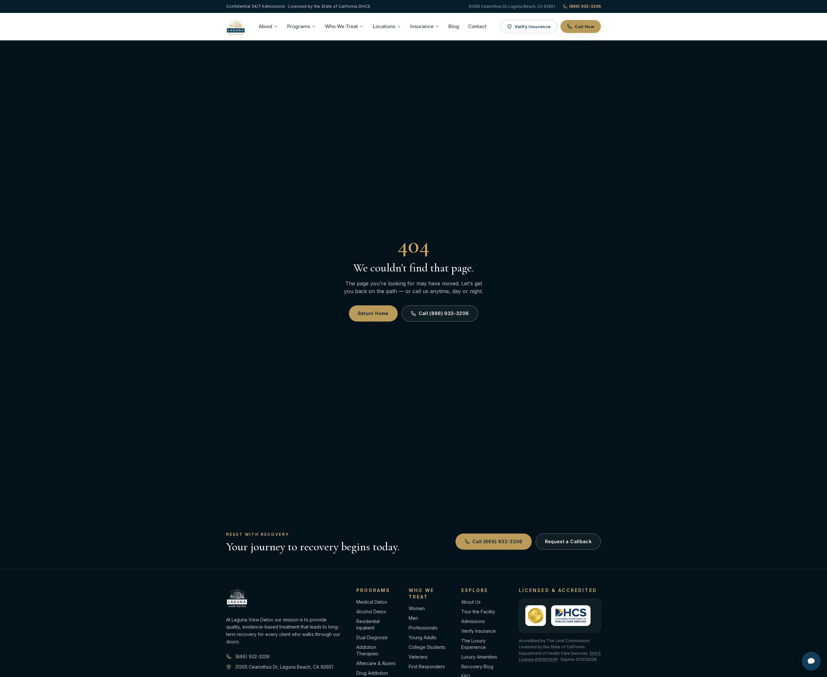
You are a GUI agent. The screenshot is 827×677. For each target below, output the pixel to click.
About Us (471, 602)
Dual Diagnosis (372, 637)
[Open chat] (811, 661)
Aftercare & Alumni (375, 663)
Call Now (584, 26)
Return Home (373, 313)
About (265, 26)
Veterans (418, 657)
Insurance (422, 26)
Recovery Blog (477, 666)
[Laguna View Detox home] (235, 26)
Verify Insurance (532, 26)
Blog (453, 26)
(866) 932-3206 (585, 6)
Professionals (423, 627)
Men (413, 618)
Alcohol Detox (371, 611)
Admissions (473, 621)
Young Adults (422, 637)
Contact (477, 26)
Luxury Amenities (479, 657)
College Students (427, 647)
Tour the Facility (478, 611)
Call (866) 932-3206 (444, 313)
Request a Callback (568, 541)
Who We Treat (341, 26)
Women (417, 608)
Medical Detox (371, 602)
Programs (298, 26)
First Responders (427, 666)
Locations (384, 26)
